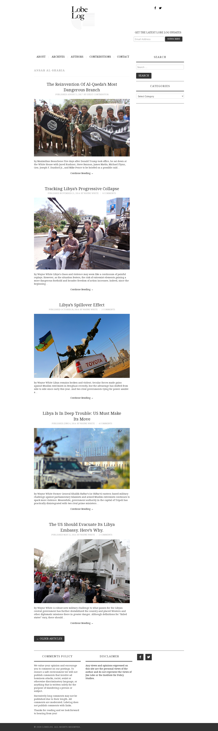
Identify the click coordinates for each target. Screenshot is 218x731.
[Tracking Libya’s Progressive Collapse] (82, 233)
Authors (77, 56)
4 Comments (105, 423)
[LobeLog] (83, 17)
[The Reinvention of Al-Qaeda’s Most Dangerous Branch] (82, 127)
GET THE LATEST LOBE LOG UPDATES (158, 32)
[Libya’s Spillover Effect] (82, 346)
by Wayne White (90, 193)
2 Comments (108, 309)
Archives (58, 56)
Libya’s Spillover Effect (82, 305)
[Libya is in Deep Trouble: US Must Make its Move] (82, 458)
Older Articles (49, 638)
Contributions (100, 56)
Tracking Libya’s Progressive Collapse (82, 188)
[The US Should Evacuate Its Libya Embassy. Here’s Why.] (82, 571)
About (41, 56)
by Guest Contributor (96, 94)
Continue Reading (81, 173)
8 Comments (109, 193)
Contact (123, 56)
